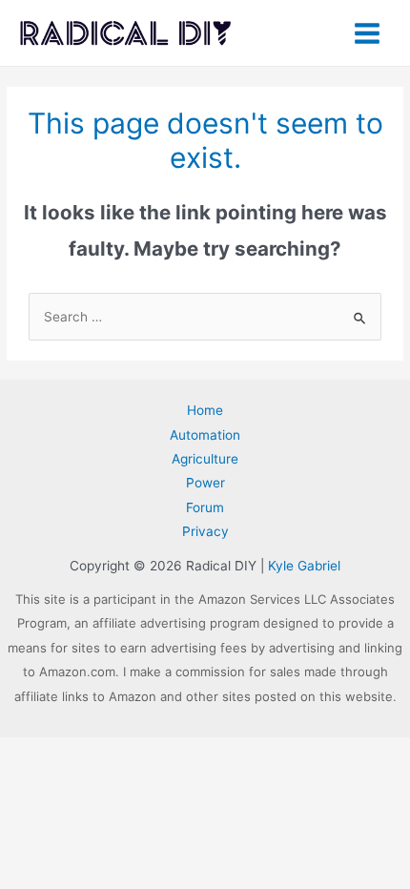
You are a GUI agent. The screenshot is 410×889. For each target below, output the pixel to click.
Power (205, 482)
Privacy (205, 531)
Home (205, 410)
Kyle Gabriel (304, 565)
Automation (205, 435)
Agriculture (205, 458)
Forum (205, 507)
